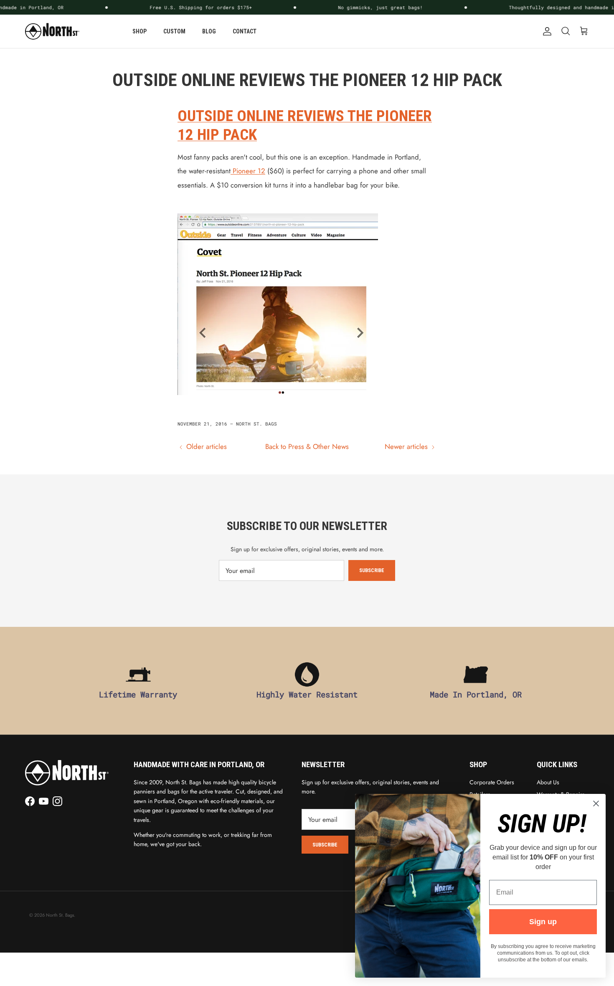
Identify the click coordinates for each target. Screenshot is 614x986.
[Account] (545, 31)
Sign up (543, 922)
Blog (209, 31)
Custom (174, 31)
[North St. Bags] (52, 31)
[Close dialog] (596, 803)
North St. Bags (60, 915)
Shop (139, 31)
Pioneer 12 (248, 171)
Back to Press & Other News (307, 446)
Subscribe (371, 570)
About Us (548, 782)
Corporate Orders (491, 782)
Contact (244, 31)
